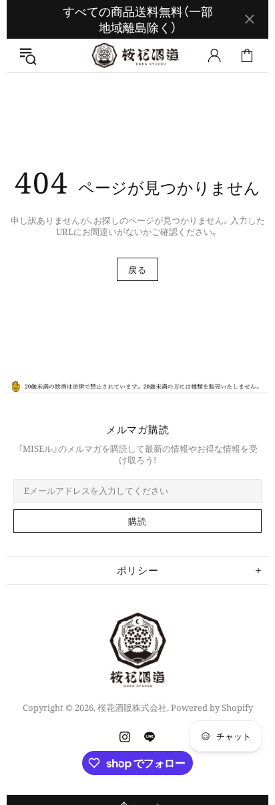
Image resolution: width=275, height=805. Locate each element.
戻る (137, 270)
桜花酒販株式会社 (137, 55)
